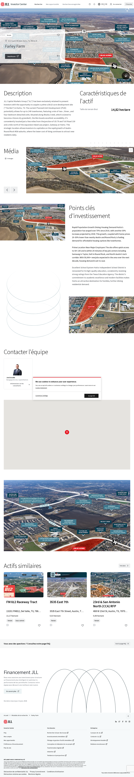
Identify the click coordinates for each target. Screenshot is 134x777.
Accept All (91, 396)
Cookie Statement (41, 388)
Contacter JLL (95, 736)
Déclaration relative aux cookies (15, 774)
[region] (67, 388)
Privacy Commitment (37, 772)
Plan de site (7, 748)
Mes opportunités (9, 740)
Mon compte (8, 736)
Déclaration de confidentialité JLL (16, 772)
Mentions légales (34, 774)
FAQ (5, 733)
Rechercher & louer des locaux (56, 733)
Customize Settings (41, 395)
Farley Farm (34, 715)
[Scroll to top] (128, 716)
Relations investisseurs (98, 744)
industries (50, 752)
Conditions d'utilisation (55, 772)
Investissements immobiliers (56, 736)
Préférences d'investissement (13, 744)
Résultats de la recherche (20, 715)
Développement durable (98, 740)
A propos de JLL (96, 733)
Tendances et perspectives (55, 755)
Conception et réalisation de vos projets (60, 744)
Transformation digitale (54, 748)
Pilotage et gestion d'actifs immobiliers (59, 740)
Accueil (6, 715)
